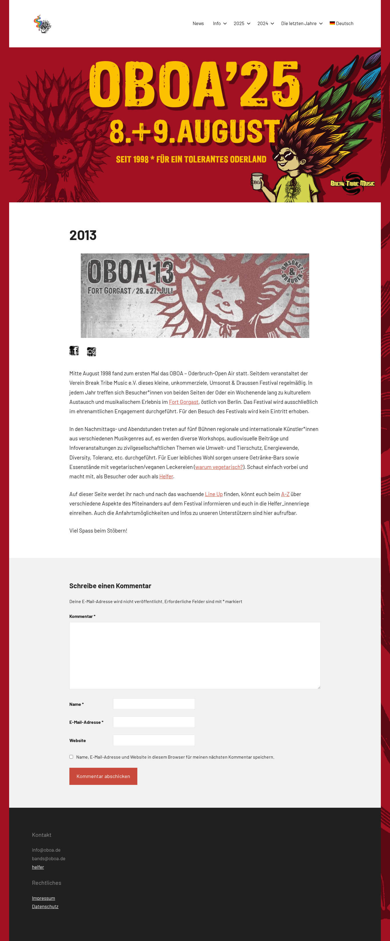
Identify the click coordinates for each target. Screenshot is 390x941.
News (198, 23)
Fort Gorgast (183, 401)
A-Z (285, 494)
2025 (239, 23)
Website (77, 740)
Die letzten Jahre (299, 23)
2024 (263, 23)
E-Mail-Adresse (86, 722)
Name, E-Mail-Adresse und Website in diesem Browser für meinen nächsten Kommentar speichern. (175, 756)
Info (217, 23)
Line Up (214, 494)
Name (76, 704)
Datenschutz (45, 906)
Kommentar (82, 616)
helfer (38, 867)
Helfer (166, 476)
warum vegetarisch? (219, 467)
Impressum (43, 898)
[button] (42, 24)
